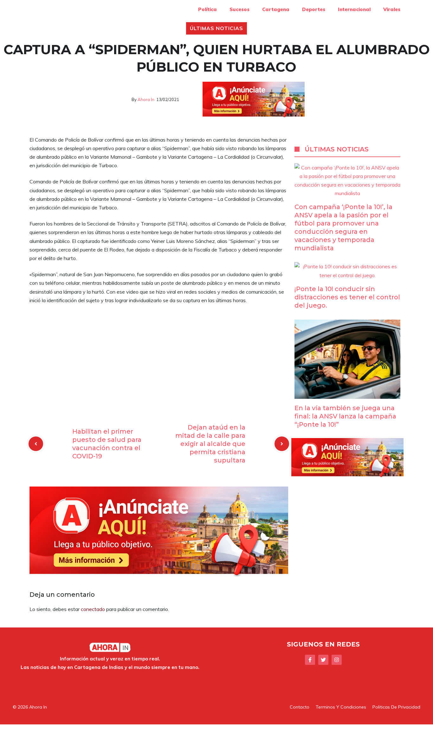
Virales (391, 9)
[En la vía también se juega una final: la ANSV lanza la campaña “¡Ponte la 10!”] (347, 394)
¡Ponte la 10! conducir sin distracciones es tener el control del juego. (347, 297)
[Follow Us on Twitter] (323, 660)
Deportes (313, 9)
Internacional (354, 9)
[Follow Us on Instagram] (337, 660)
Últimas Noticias (216, 28)
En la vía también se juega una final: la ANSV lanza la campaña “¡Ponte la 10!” (345, 416)
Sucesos (239, 9)
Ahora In (146, 99)
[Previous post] (35, 443)
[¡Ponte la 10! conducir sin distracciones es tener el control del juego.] (347, 275)
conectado (93, 609)
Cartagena (275, 9)
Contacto (299, 707)
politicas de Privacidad (396, 707)
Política (207, 9)
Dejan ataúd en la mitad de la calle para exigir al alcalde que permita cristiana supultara (210, 443)
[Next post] (281, 443)
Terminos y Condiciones (341, 707)
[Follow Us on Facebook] (310, 660)
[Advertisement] (158, 356)
